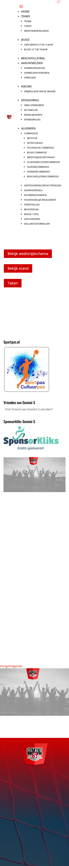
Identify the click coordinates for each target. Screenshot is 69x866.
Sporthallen (31, 204)
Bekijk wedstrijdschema (28, 253)
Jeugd (25, 39)
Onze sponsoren (34, 105)
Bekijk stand (18, 268)
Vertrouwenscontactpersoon (42, 185)
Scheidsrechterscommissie (43, 162)
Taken (27, 26)
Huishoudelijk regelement (40, 199)
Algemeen (28, 128)
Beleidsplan (31, 209)
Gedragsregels (33, 190)
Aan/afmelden (32, 63)
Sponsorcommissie (38, 171)
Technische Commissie (40, 147)
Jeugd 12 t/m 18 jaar (35, 49)
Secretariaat (35, 143)
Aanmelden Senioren (36, 72)
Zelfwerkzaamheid (35, 195)
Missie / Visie (31, 214)
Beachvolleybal (33, 58)
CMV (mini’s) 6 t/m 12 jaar (38, 44)
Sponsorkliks (32, 119)
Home (25, 11)
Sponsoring (30, 100)
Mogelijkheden (33, 114)
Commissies (31, 133)
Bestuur (32, 138)
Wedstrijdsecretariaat (41, 157)
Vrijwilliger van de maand (40, 91)
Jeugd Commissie (37, 152)
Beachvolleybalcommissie (43, 176)
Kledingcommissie (38, 166)
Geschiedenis (32, 219)
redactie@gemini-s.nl (31, 832)
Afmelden (30, 77)
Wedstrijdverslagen (36, 30)
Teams (25, 16)
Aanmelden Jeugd (34, 68)
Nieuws (26, 86)
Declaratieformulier (37, 223)
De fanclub (31, 110)
